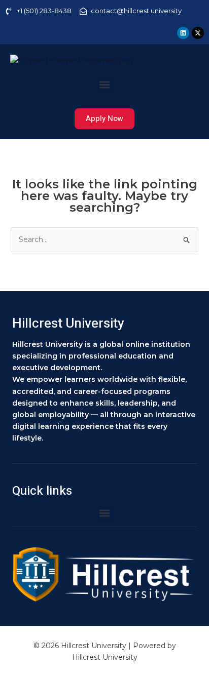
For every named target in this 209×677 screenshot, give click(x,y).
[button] (104, 84)
